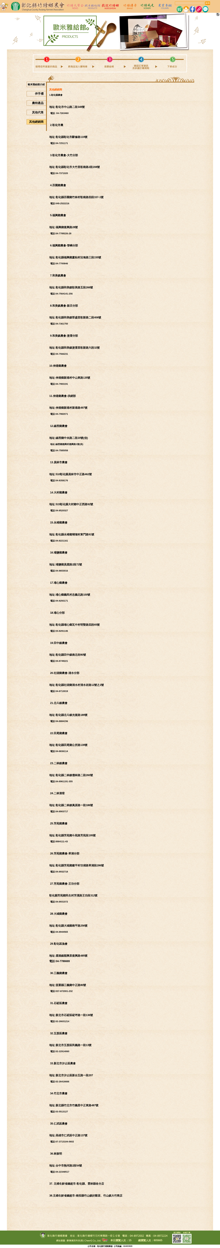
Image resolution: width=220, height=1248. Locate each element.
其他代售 (39, 112)
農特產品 (39, 103)
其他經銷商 (37, 121)
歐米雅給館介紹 (37, 84)
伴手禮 (40, 93)
